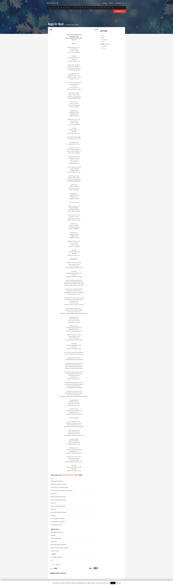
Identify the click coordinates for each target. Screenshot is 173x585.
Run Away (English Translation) (58, 518)
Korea (104, 3)
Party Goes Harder (55, 551)
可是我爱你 (53, 554)
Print (97, 29)
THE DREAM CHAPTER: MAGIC (72, 25)
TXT (49, 21)
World (111, 3)
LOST (52, 560)
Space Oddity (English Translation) (58, 544)
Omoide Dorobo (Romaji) (56, 538)
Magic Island (54, 493)
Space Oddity (54, 541)
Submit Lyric (120, 11)
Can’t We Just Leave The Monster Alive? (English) (61, 490)
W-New (103, 44)
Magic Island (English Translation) (58, 496)
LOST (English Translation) (57, 557)
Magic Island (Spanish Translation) (58, 499)
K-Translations (104, 39)
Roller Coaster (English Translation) (58, 512)
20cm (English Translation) (57, 481)
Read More (118, 583)
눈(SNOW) (53, 535)
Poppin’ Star (53, 509)
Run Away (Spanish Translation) (58, 521)
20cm (52, 478)
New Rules (53, 503)
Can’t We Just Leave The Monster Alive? (59, 487)
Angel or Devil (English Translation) (58, 484)
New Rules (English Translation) (58, 506)
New (57, 564)
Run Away (53, 515)
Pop (59, 564)
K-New (103, 37)
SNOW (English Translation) (57, 532)
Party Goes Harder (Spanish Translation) (59, 547)
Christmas (118, 3)
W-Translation (104, 46)
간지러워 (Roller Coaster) (56, 524)
